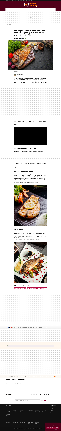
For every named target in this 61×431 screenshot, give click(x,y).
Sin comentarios (17, 38)
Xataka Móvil (8, 411)
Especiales (19, 327)
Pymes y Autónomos (51, 412)
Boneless (33, 376)
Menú (6, 7)
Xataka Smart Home (8, 415)
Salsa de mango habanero (20, 376)
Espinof (21, 411)
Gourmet (7, 383)
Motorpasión (37, 410)
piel (33, 327)
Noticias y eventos (17, 383)
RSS (44, 394)
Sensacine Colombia (22, 424)
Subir (52, 405)
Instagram (49, 7)
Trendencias (44, 410)
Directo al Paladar (30, 410)
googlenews (53, 7)
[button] (20, 74)
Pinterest (45, 7)
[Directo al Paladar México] (30, 4)
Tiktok (55, 7)
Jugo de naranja (47, 376)
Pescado (41, 327)
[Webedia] (8, 405)
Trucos (27, 9)
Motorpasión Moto (38, 411)
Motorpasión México (37, 423)
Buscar (10, 7)
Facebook (47, 7)
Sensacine (22, 410)
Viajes (21, 9)
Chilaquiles (13, 376)
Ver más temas (8, 394)
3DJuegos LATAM (15, 422)
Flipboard (24, 38)
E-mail (25, 38)
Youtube (51, 7)
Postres (39, 9)
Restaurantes (25, 383)
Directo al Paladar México (30, 423)
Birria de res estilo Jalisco (39, 376)
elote (21, 24)
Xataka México (8, 422)
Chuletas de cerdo (28, 376)
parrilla (37, 327)
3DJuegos (14, 410)
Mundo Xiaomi (8, 416)
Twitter (23, 38)
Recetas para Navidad (8, 388)
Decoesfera (44, 411)
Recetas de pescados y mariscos (27, 327)
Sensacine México (23, 422)
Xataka (7, 410)
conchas (13, 24)
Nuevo (8, 7)
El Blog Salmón (52, 410)
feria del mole (17, 24)
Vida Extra (14, 411)
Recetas (33, 9)
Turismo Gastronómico (16, 386)
